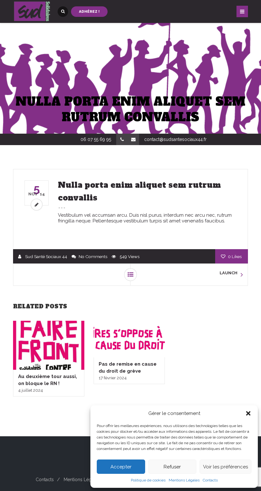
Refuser (172, 467)
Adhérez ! (89, 11)
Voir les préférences (225, 467)
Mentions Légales (184, 480)
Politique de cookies (148, 480)
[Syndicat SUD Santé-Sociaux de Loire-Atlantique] (32, 11)
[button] (248, 413)
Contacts (210, 480)
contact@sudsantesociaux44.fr (175, 139)
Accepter (120, 467)
